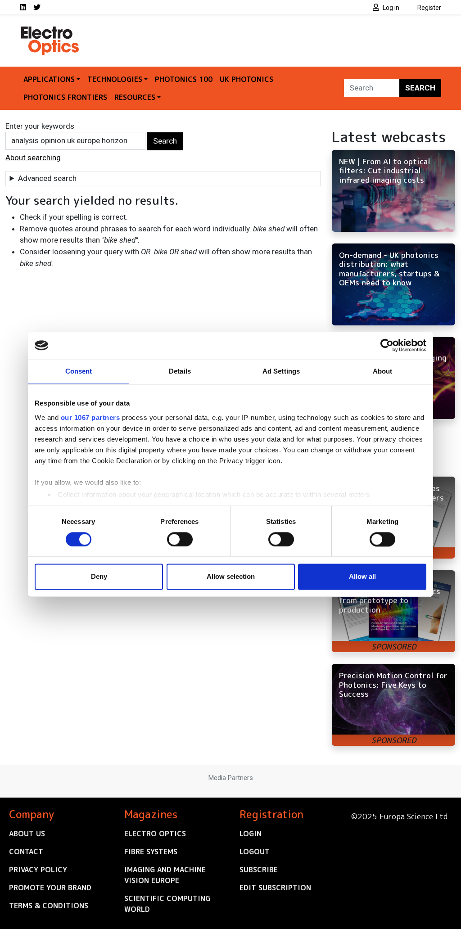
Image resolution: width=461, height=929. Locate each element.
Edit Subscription (275, 888)
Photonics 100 (183, 79)
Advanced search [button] (47, 178)
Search (420, 87)
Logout (255, 852)
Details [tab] (180, 371)
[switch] (180, 539)
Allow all (362, 577)
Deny (99, 577)
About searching (33, 157)
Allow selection (231, 577)
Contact (26, 852)
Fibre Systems (150, 852)
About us (27, 834)
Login (251, 834)
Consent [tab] (78, 371)
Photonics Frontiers (65, 97)
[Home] (50, 30)
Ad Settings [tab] (281, 371)
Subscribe (259, 870)
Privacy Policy (38, 870)
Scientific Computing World (167, 903)
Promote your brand (50, 888)
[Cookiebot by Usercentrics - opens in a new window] (387, 345)
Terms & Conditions (48, 906)
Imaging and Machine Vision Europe (165, 875)
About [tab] (383, 371)
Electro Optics (155, 834)
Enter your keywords (39, 126)
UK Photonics (246, 79)
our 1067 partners (90, 417)
